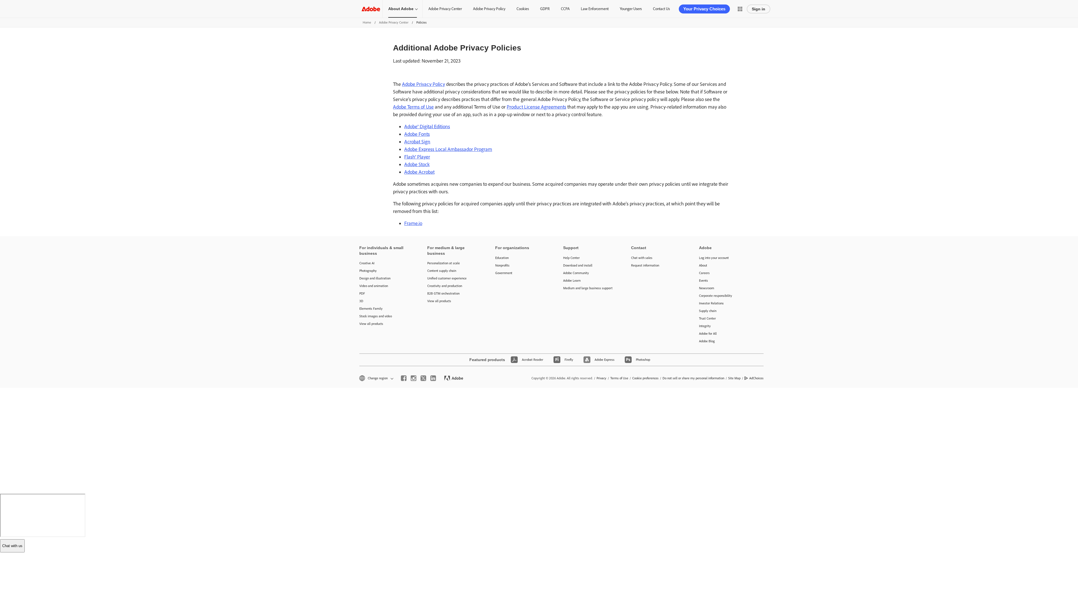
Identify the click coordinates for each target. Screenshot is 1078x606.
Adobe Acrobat (419, 172)
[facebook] (403, 378)
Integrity (705, 326)
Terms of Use (619, 378)
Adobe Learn (572, 281)
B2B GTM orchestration (443, 293)
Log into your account (714, 258)
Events (703, 281)
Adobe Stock (417, 164)
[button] (740, 8)
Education (502, 258)
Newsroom (706, 288)
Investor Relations (711, 303)
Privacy (601, 378)
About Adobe (401, 8)
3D (361, 301)
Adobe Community (576, 273)
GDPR (545, 8)
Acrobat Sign (417, 142)
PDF (362, 293)
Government (503, 273)
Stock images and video (375, 316)
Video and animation (373, 286)
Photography (368, 271)
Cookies (523, 8)
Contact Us (661, 8)
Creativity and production (444, 286)
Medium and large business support (588, 288)
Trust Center (707, 318)
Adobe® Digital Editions (427, 126)
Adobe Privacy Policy (489, 8)
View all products (371, 324)
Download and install (577, 265)
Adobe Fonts (417, 134)
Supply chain (707, 311)
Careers (704, 273)
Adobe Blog (707, 341)
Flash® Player (417, 157)
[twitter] (423, 378)
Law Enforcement (595, 8)
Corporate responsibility (715, 296)
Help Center (571, 258)
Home (367, 22)
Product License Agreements (536, 107)
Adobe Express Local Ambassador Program (448, 149)
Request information (645, 265)
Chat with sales (641, 258)
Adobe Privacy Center (445, 8)
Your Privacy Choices (704, 8)
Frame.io (413, 223)
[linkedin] (433, 378)
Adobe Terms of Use (413, 107)
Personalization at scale (443, 263)
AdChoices (756, 378)
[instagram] (413, 378)
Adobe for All (708, 334)
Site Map (734, 378)
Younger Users (631, 8)
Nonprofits (502, 265)
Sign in (758, 9)
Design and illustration (374, 278)
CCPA (565, 8)
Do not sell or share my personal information (693, 378)
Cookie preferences (645, 378)
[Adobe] (370, 9)
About (703, 265)
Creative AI (366, 263)
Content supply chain (441, 271)
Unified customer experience (447, 278)
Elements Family (371, 309)
